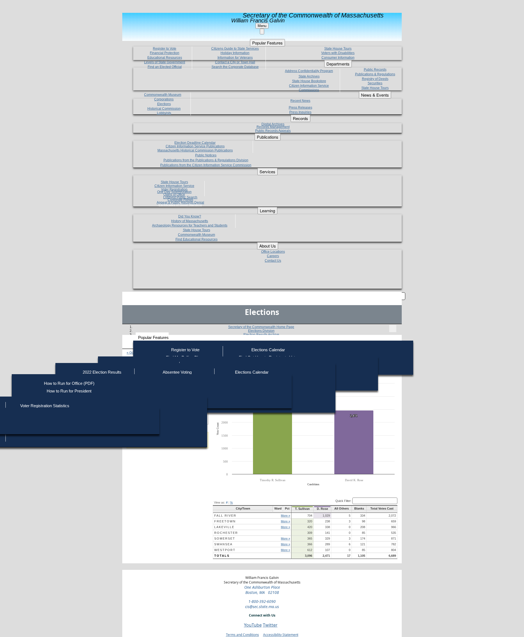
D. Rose (322, 508)
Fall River (225, 515)
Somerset (224, 538)
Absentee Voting (177, 372)
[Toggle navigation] (392, 328)
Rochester (226, 532)
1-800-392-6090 (262, 601)
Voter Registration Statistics (44, 405)
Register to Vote (185, 349)
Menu (262, 26)
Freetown (225, 521)
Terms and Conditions (242, 634)
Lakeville (224, 527)
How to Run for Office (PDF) (69, 383)
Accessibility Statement (280, 634)
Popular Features (153, 337)
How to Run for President (69, 391)
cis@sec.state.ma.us (262, 606)
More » (285, 515)
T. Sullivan (302, 508)
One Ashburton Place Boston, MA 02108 (262, 590)
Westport (225, 550)
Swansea (223, 544)
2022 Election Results (102, 372)
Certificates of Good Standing (180, 205)
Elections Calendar (268, 349)
